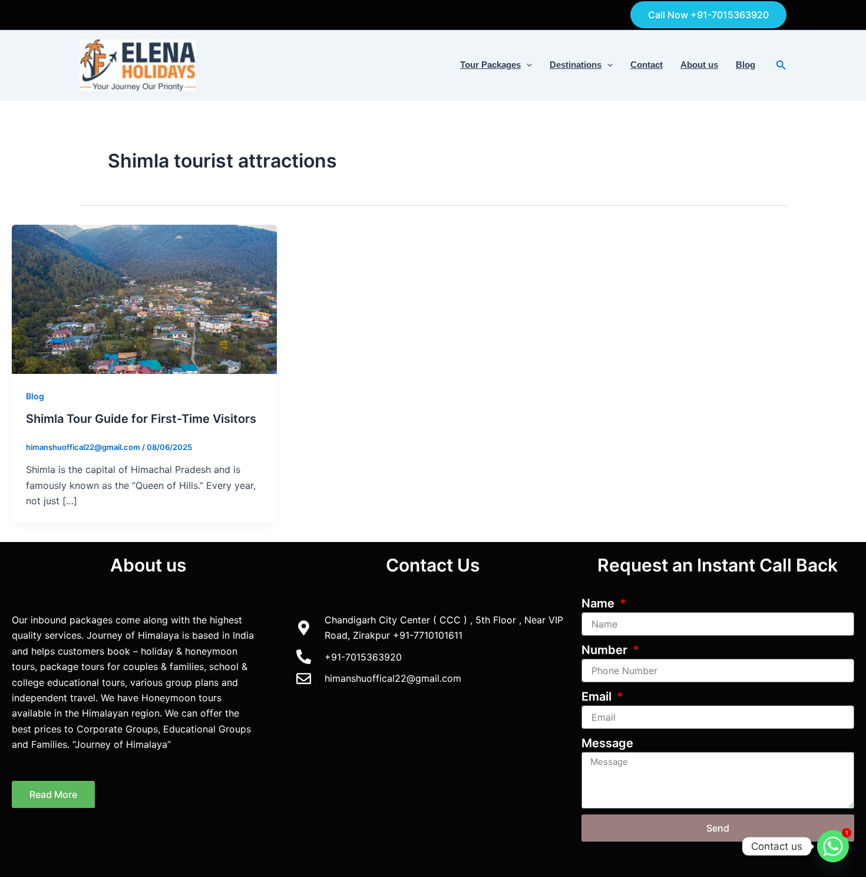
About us (699, 65)
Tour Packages (490, 65)
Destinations (575, 65)
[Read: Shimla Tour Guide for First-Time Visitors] (144, 298)
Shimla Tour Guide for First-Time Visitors (141, 419)
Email (597, 696)
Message (607, 743)
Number (605, 650)
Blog (745, 65)
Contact (646, 65)
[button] (708, 14)
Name (599, 603)
